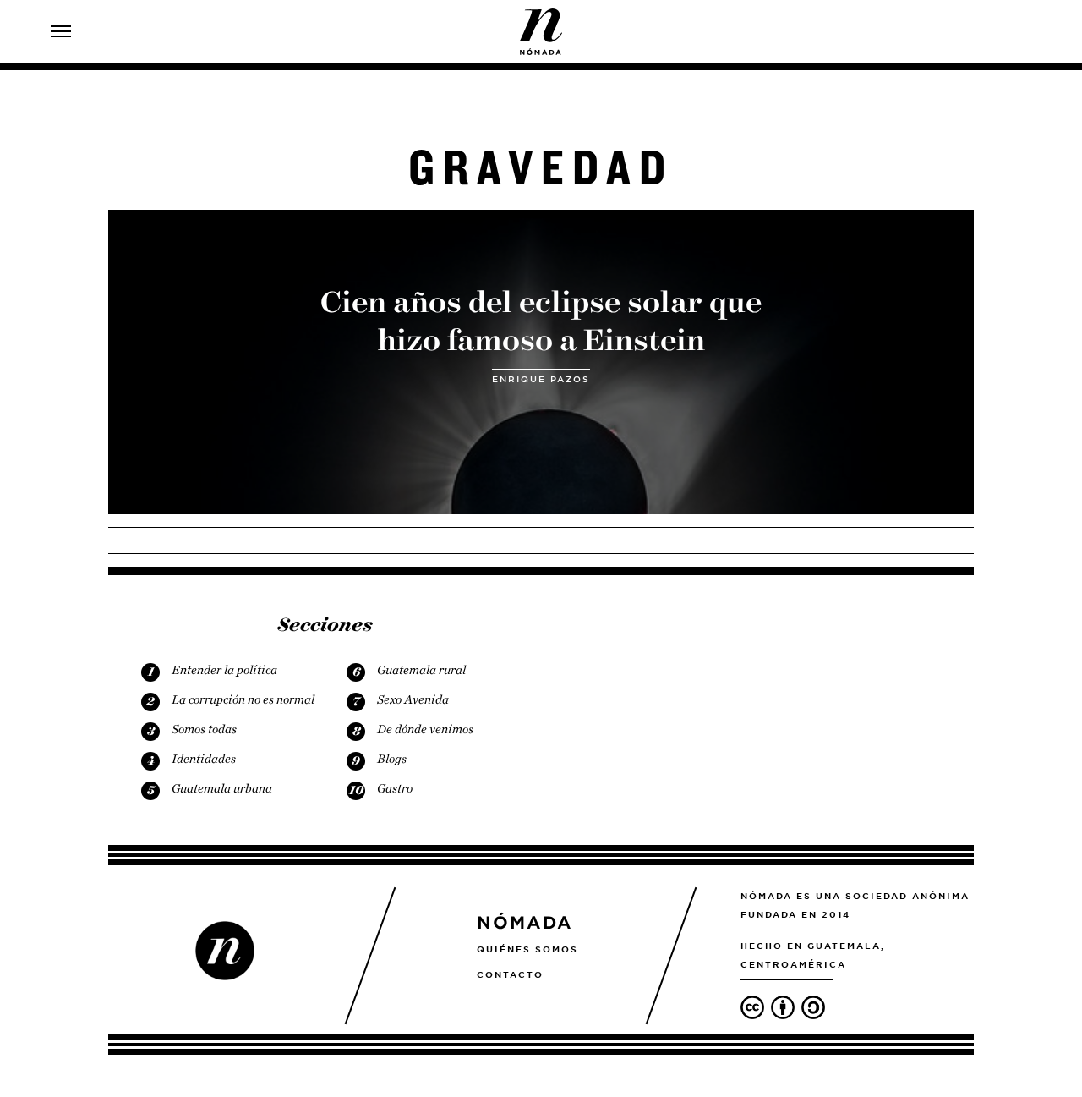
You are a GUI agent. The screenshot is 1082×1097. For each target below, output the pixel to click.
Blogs (392, 758)
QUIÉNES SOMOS (527, 949)
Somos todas (204, 729)
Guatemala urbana (222, 788)
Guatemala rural (421, 669)
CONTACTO (510, 974)
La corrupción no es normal (243, 699)
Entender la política (224, 669)
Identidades (204, 758)
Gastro (395, 788)
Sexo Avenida (413, 699)
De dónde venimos (425, 729)
